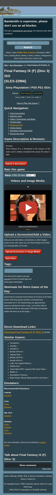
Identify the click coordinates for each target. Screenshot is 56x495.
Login (14, 53)
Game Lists (37, 58)
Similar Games (16, 128)
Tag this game (15, 122)
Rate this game (16, 116)
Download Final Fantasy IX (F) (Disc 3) (24, 332)
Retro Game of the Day (23, 58)
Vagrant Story (16, 355)
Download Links (16, 125)
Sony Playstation (16, 65)
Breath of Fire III (17, 358)
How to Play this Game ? (28, 103)
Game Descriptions (17, 113)
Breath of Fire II (16, 361)
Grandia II (14, 349)
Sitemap (13, 476)
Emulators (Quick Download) (21, 131)
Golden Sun (15, 366)
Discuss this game (17, 134)
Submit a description (16, 163)
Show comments (28, 465)
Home (8, 53)
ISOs (6, 65)
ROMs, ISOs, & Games (27, 53)
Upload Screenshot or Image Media (23, 251)
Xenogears (15, 343)
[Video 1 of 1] (28, 208)
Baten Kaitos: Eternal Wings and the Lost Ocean (29, 378)
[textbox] (16, 271)
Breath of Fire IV (17, 352)
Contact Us (31, 479)
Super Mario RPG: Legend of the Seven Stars (28, 369)
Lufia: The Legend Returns (21, 363)
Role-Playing (26, 93)
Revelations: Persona (19, 375)
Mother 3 (14, 372)
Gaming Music (15, 56)
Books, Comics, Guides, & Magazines (36, 56)
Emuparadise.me (26, 490)
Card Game (37, 93)
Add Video (11, 258)
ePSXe (6, 404)
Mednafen (7, 407)
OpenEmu (7, 416)
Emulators (41, 53)
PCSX (6, 430)
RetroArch (7, 395)
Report (28, 229)
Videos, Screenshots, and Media (22, 119)
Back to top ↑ (47, 469)
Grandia (14, 346)
